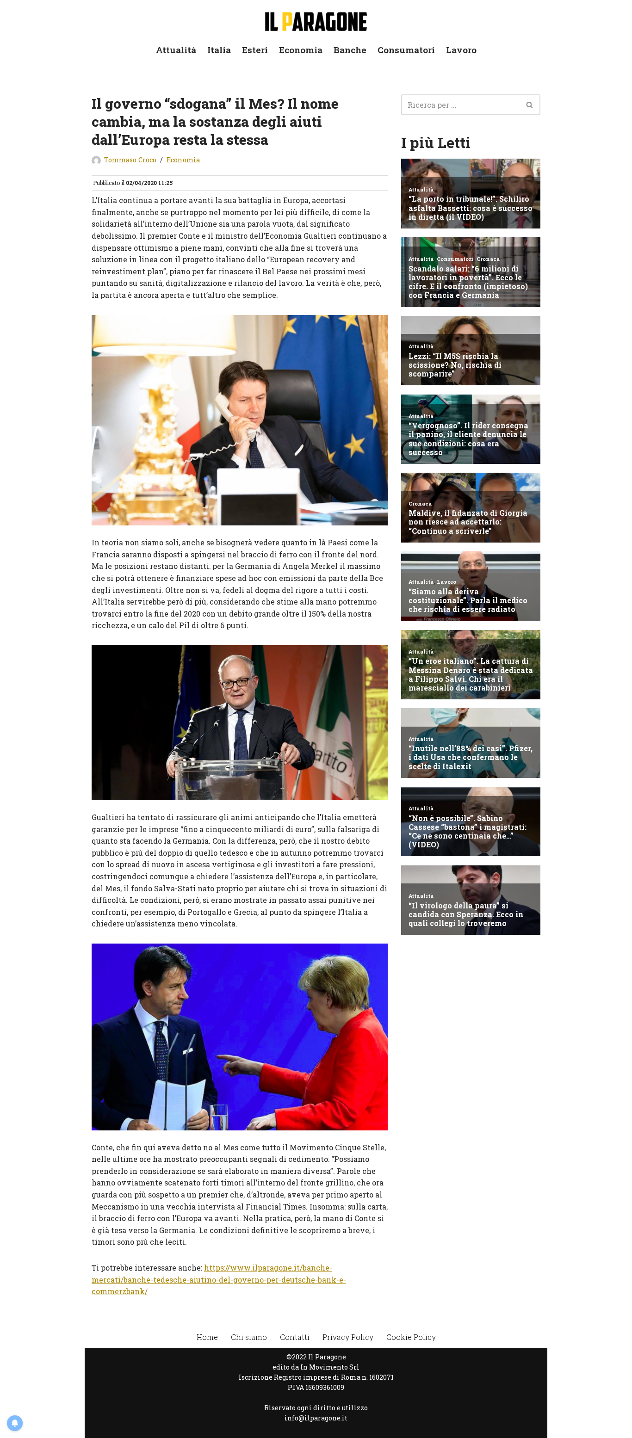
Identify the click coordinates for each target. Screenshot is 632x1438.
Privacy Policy (347, 1337)
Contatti (295, 1337)
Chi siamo (249, 1337)
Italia (219, 50)
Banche (350, 50)
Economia (300, 50)
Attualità (176, 50)
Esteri (255, 50)
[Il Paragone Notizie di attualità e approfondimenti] (316, 19)
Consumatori (406, 50)
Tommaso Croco (130, 159)
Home (207, 1337)
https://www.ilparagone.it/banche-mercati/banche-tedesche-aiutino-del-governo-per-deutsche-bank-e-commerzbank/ (219, 1279)
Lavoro (461, 50)
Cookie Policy (411, 1337)
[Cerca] (530, 104)
